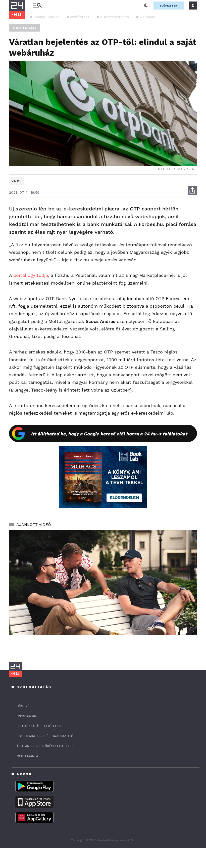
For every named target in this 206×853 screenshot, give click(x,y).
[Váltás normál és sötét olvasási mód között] (146, 6)
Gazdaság (24, 28)
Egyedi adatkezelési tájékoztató (45, 736)
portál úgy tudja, (30, 275)
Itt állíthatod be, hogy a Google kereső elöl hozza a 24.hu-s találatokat (109, 433)
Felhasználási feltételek (39, 726)
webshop (147, 17)
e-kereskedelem (114, 17)
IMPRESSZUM (27, 716)
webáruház (80, 17)
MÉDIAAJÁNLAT (28, 756)
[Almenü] (37, 5)
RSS (20, 696)
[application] (103, 582)
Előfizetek (168, 5)
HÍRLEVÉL (24, 706)
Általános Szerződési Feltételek (45, 746)
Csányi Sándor (46, 17)
